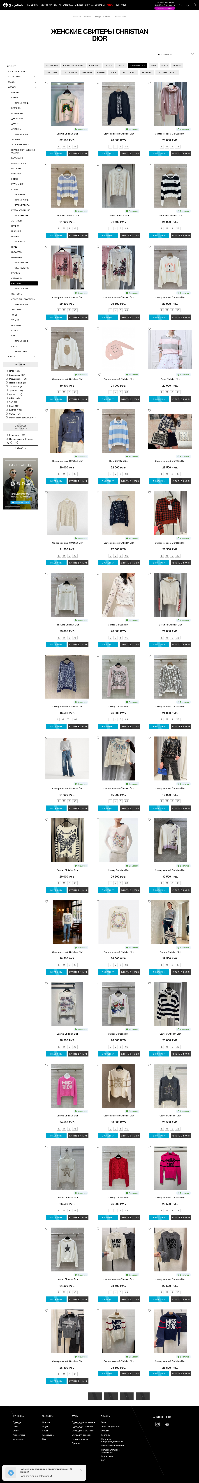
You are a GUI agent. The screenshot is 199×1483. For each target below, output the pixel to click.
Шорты (14, 330)
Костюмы (16, 168)
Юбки (14, 346)
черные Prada (22, 205)
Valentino (147, 72)
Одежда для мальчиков (83, 1422)
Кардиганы (17, 158)
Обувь (11, 81)
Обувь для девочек (81, 1435)
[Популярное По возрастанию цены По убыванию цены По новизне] (177, 54)
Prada (113, 72)
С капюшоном (21, 267)
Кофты (14, 179)
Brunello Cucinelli (73, 65)
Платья (15, 236)
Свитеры (16, 283)
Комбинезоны (18, 163)
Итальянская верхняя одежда (23, 151)
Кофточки (16, 173)
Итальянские (21, 102)
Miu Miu (101, 72)
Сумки (11, 356)
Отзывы (105, 1430)
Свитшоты (16, 293)
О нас (104, 1422)
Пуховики (16, 257)
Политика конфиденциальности (112, 1440)
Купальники (17, 184)
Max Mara (87, 72)
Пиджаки (16, 231)
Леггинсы (16, 220)
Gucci (165, 65)
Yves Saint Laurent (167, 72)
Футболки (16, 325)
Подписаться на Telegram (34, 1476)
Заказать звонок (164, 8)
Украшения (18, 1439)
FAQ (103, 1460)
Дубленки (16, 129)
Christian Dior (137, 65)
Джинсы (15, 123)
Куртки (14, 189)
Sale (44, 1439)
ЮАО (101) (14, 405)
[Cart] (194, 5)
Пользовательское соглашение (110, 1451)
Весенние (19, 194)
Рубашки (16, 273)
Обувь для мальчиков (82, 1430)
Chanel (121, 65)
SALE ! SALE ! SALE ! (17, 71)
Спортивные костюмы (23, 299)
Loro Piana (51, 72)
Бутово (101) (15, 394)
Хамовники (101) (17, 374)
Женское (11, 66)
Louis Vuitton (70, 72)
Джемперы (17, 118)
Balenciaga (52, 65)
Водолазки (17, 113)
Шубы (14, 335)
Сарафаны (16, 278)
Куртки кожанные (20, 210)
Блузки (15, 92)
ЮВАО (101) (15, 409)
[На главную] (13, 5)
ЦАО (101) (14, 370)
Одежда (12, 87)
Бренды (76, 1443)
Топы (14, 314)
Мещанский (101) (18, 378)
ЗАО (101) (14, 402)
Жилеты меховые (20, 144)
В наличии (82, 129)
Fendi (153, 65)
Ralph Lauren (129, 72)
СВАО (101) (15, 413)
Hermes (177, 65)
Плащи (14, 246)
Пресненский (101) (18, 382)
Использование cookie (112, 1445)
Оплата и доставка (110, 1426)
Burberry (94, 65)
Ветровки (16, 108)
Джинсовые (20, 351)
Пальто (15, 225)
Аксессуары (14, 76)
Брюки (14, 97)
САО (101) (14, 398)
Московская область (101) (22, 417)
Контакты (105, 1435)
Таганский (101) (17, 386)
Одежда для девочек (82, 1426)
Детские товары (80, 1439)
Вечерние (19, 241)
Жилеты (15, 139)
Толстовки (16, 309)
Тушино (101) (16, 390)
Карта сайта (107, 1456)
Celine (108, 65)
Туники (15, 320)
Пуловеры (16, 252)
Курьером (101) (17, 434)
